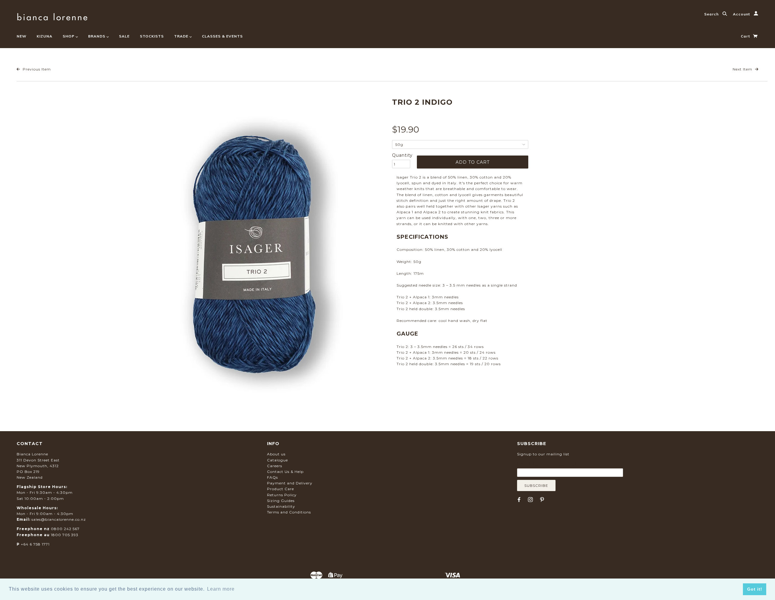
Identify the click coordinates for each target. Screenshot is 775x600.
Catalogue (277, 460)
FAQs (272, 477)
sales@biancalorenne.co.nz (58, 519)
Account (742, 14)
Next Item (743, 69)
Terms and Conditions (289, 512)
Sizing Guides (281, 500)
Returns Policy (282, 495)
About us (276, 454)
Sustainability (281, 506)
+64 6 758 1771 (35, 544)
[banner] (52, 16)
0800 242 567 (65, 528)
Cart (746, 36)
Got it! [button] (754, 589)
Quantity (401, 155)
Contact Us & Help (285, 471)
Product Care (280, 489)
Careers (274, 466)
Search (712, 14)
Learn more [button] (221, 589)
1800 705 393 (64, 535)
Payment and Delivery (289, 483)
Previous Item (36, 69)
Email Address (546, 464)
